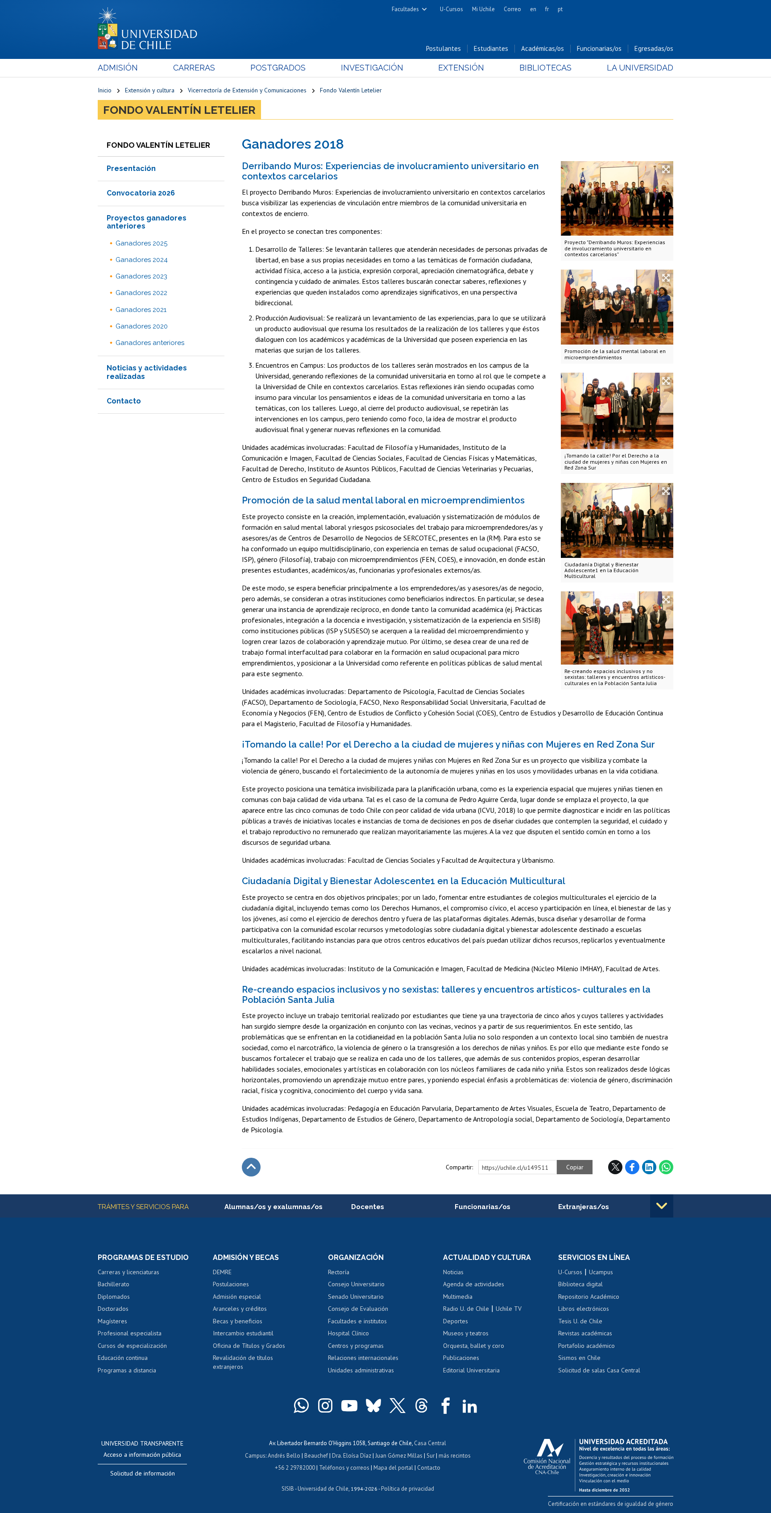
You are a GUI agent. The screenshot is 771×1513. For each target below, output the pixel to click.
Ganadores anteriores (150, 343)
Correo (512, 9)
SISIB (288, 1488)
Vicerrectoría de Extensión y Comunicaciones (247, 90)
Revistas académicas (585, 1333)
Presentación (131, 168)
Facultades (405, 9)
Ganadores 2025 (141, 243)
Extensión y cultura (149, 90)
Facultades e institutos (357, 1321)
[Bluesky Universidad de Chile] (373, 1405)
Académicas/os (542, 48)
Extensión (461, 67)
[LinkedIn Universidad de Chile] (470, 1405)
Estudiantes (491, 48)
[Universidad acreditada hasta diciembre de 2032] (598, 1463)
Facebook (632, 1167)
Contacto (124, 401)
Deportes (455, 1321)
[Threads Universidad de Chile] (421, 1405)
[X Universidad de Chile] (397, 1405)
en (533, 9)
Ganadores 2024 (142, 260)
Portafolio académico (586, 1346)
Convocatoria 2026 (141, 193)
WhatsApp (666, 1167)
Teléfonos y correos (344, 1467)
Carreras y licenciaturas (128, 1272)
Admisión (118, 67)
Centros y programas (356, 1346)
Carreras (194, 67)
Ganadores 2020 (142, 326)
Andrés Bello (284, 1455)
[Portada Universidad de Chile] (151, 26)
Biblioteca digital (580, 1284)
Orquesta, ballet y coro (473, 1346)
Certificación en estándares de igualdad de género (610, 1504)
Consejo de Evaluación (358, 1309)
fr (547, 9)
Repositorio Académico (588, 1297)
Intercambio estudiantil (243, 1333)
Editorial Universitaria (471, 1370)
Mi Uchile (483, 9)
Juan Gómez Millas (399, 1455)
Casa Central (430, 1443)
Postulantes (443, 48)
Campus (255, 1455)
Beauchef (316, 1455)
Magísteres (112, 1321)
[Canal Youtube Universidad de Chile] (349, 1405)
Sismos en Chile (579, 1358)
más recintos (455, 1455)
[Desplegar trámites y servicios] (661, 1206)
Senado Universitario (356, 1297)
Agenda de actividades (473, 1284)
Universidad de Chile (323, 1488)
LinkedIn (649, 1167)
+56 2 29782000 (295, 1467)
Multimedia (458, 1297)
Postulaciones (231, 1284)
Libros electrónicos (583, 1309)
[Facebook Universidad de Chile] (446, 1405)
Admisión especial (237, 1297)
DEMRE (222, 1272)
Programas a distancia (127, 1370)
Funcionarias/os (599, 48)
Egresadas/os (653, 48)
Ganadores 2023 (141, 276)
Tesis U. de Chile (580, 1321)
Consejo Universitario (356, 1284)
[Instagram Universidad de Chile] (325, 1405)
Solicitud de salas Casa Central (599, 1370)
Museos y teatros (466, 1333)
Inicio (105, 90)
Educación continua (123, 1358)
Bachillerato (113, 1284)
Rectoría (338, 1272)
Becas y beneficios (237, 1321)
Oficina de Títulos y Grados (249, 1346)
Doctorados (113, 1309)
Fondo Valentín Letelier (351, 90)
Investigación (372, 67)
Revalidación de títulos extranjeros (243, 1362)
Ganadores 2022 (141, 293)
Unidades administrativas (361, 1370)
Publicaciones (461, 1358)
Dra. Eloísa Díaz (351, 1455)
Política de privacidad (407, 1488)
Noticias (453, 1272)
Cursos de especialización (132, 1346)
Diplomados (114, 1297)
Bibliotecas (545, 67)
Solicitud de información (142, 1473)
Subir (251, 1167)
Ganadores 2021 (141, 310)
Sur (431, 1455)
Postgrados (278, 67)
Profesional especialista (130, 1333)
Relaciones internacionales (363, 1358)
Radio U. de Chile (466, 1309)
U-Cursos (451, 9)
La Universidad (640, 67)
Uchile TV (509, 1309)
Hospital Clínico (348, 1333)
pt (560, 9)
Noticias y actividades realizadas (147, 372)
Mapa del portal (393, 1467)
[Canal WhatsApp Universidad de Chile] (301, 1405)
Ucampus (601, 1272)
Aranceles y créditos (240, 1309)
